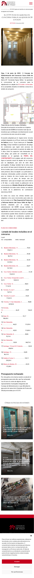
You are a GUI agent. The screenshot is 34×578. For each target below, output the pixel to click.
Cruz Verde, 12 (8, 284)
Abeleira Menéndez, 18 (11, 260)
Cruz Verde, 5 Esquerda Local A (13, 278)
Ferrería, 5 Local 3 (9, 296)
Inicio (2, 9)
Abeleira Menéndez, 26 (11, 266)
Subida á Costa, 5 (8, 358)
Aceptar (17, 561)
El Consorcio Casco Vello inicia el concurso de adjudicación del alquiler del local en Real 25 (16, 429)
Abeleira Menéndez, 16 (11, 254)
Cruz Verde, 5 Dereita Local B (13, 272)
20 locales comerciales (25, 84)
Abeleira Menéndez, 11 (11, 248)
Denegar (17, 567)
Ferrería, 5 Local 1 (9, 290)
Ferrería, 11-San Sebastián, (12, 302)
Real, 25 (5, 316)
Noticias (7, 9)
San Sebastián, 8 (8, 334)
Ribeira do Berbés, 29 (9, 364)
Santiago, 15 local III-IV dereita (12, 346)
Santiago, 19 (7, 352)
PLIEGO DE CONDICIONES (9, 228)
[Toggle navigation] (30, 3)
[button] (31, 535)
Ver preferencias (17, 572)
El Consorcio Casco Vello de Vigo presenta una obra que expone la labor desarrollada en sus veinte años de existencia (16, 500)
